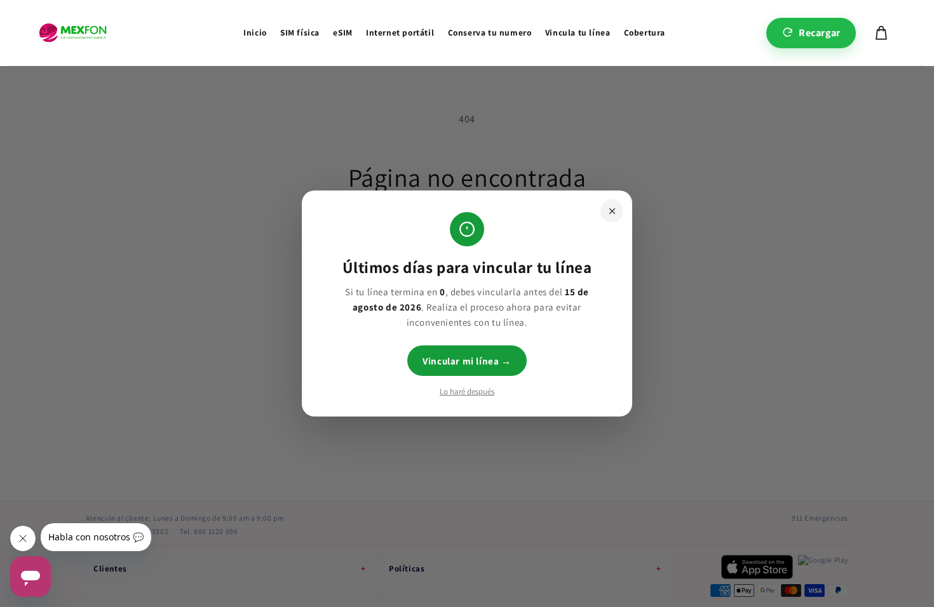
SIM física (300, 32)
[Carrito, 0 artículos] (881, 33)
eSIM (342, 32)
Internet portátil (400, 32)
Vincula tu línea (578, 32)
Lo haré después (467, 391)
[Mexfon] (72, 33)
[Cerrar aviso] (611, 210)
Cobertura (644, 32)
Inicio (255, 32)
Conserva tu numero (490, 32)
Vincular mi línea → (467, 361)
